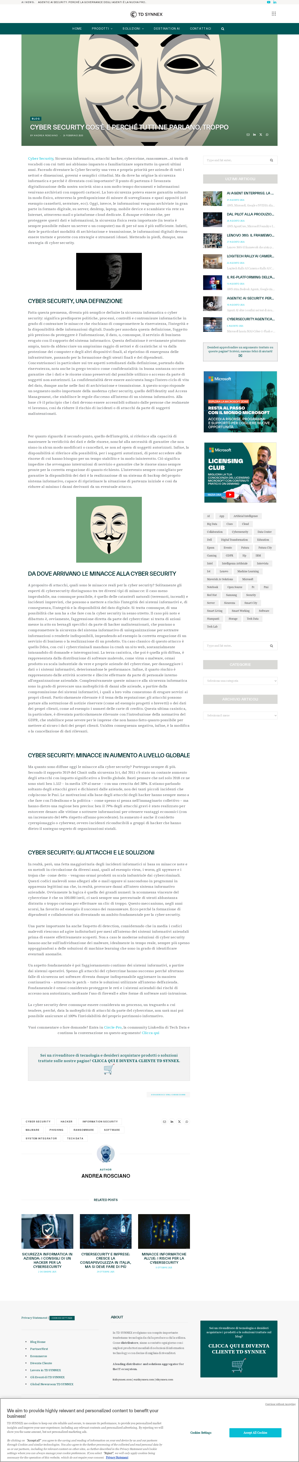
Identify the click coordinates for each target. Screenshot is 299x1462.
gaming (211, 555)
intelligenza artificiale (235, 563)
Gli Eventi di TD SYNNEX (47, 1377)
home (77, 28)
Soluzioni (131, 28)
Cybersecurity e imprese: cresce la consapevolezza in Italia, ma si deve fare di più (105, 1260)
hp (244, 555)
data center (265, 531)
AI (208, 516)
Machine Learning (248, 571)
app (221, 516)
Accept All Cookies (255, 1432)
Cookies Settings (62, 1318)
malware (32, 1130)
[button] (273, 13)
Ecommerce (38, 1356)
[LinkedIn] (254, 134)
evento (228, 547)
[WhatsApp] (267, 134)
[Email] (248, 134)
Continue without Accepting (280, 1404)
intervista (262, 563)
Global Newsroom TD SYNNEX (51, 1384)
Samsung (231, 595)
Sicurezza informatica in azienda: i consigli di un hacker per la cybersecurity (47, 1260)
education (263, 539)
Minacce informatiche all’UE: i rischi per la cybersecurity (164, 1258)
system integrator (41, 1138)
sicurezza (229, 603)
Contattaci (200, 28)
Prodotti (100, 28)
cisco (230, 524)
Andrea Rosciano (46, 135)
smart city (250, 603)
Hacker (66, 1121)
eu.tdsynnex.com (144, 1379)
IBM (258, 555)
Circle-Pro (113, 1027)
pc (253, 587)
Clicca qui (151, 1032)
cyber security (38, 1121)
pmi (266, 587)
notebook (212, 587)
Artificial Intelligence (246, 516)
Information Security (100, 1121)
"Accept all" (33, 1440)
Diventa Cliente (41, 1363)
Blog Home (38, 1342)
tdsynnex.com (164, 1379)
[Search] (222, 28)
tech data (75, 1138)
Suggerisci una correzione (168, 1094)
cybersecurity (240, 531)
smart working (241, 610)
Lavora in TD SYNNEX (45, 1370)
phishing (56, 1130)
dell (209, 539)
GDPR (229, 555)
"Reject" (108, 1453)
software (112, 1130)
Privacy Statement (34, 1317)
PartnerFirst (39, 1349)
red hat (212, 595)
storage (233, 618)
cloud (245, 524)
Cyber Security (40, 158)
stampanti (213, 618)
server (211, 603)
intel (210, 563)
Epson (210, 547)
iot (208, 571)
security (251, 595)
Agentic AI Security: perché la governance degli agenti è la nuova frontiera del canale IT (94, 2)
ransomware (84, 1130)
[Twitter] (261, 134)
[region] (149, 1430)
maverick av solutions (220, 579)
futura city (265, 547)
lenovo (224, 571)
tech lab (212, 626)
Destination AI (167, 28)
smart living (214, 610)
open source (234, 587)
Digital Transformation (234, 539)
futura (245, 547)
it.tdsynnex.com (122, 1379)
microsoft (247, 579)
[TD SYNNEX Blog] (146, 14)
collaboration (215, 531)
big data (212, 524)
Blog (36, 118)
